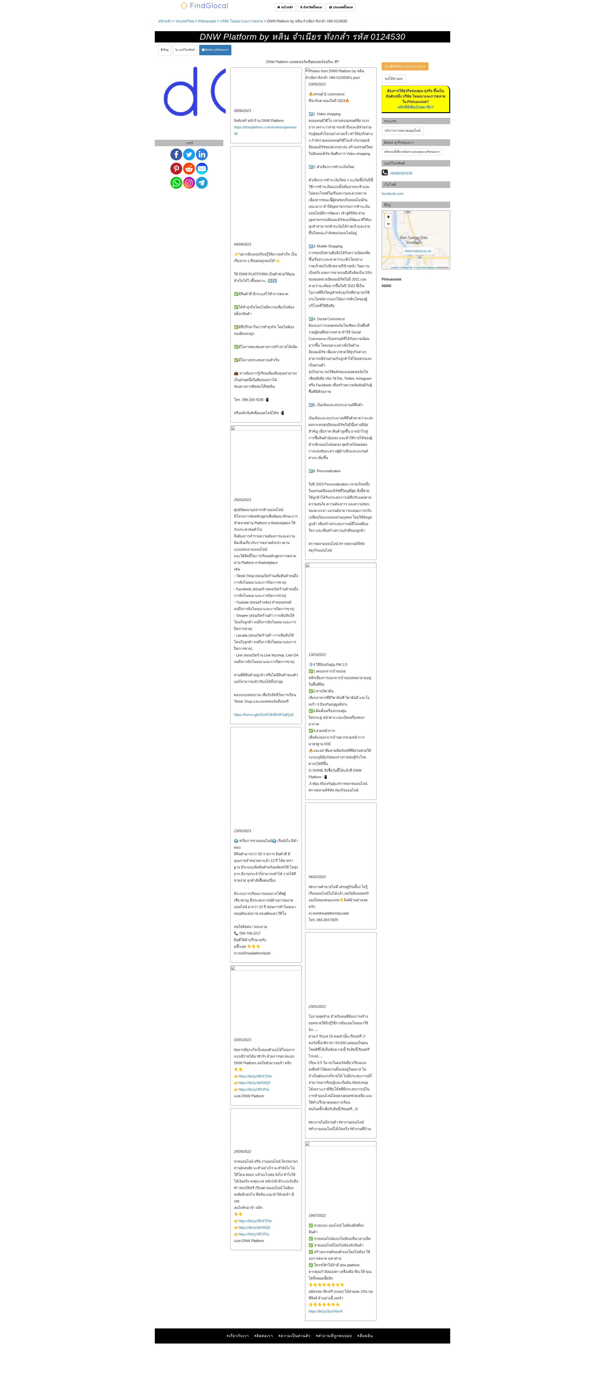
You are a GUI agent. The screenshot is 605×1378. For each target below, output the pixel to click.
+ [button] (388, 217)
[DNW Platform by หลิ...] (417, 241)
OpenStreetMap (425, 267)
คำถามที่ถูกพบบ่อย (335, 1336)
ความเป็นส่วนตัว (296, 1336)
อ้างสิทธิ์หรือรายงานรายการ (405, 66)
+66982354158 (400, 173)
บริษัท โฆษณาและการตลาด (241, 21)
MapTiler (408, 267)
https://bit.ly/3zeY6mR (326, 1311)
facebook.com (393, 193)
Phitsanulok (207, 21)
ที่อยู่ (166, 49)
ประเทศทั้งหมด (342, 7)
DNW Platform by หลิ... (419, 251)
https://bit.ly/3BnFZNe (255, 1076)
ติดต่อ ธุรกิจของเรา (217, 49)
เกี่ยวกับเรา (239, 1336)
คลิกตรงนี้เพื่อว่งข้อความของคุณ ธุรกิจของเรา (412, 151)
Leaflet (394, 267)
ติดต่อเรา (264, 1336)
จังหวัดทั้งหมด (312, 7)
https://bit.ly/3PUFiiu (253, 1089)
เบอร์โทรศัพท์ (186, 49)
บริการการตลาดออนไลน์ (403, 130)
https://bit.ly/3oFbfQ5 (254, 1083)
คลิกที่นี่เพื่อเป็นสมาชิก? (416, 107)
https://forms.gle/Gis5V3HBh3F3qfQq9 (264, 715)
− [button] (388, 224)
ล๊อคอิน (366, 1336)
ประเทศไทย (185, 21)
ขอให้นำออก (394, 79)
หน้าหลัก (286, 7)
